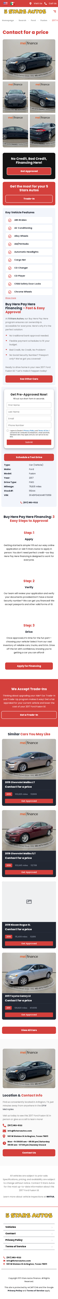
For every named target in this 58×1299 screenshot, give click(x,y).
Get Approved (29, 801)
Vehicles (10, 1227)
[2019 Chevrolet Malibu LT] (29, 772)
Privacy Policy (29, 431)
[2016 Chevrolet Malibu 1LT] (29, 843)
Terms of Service (15, 1246)
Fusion (43, 20)
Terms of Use (43, 431)
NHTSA (50, 1196)
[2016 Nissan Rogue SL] (29, 914)
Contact (10, 1233)
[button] (29, 1030)
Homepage (8, 20)
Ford (33, 20)
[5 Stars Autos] (25, 12)
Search (22, 20)
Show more (10, 298)
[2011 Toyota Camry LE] (29, 986)
